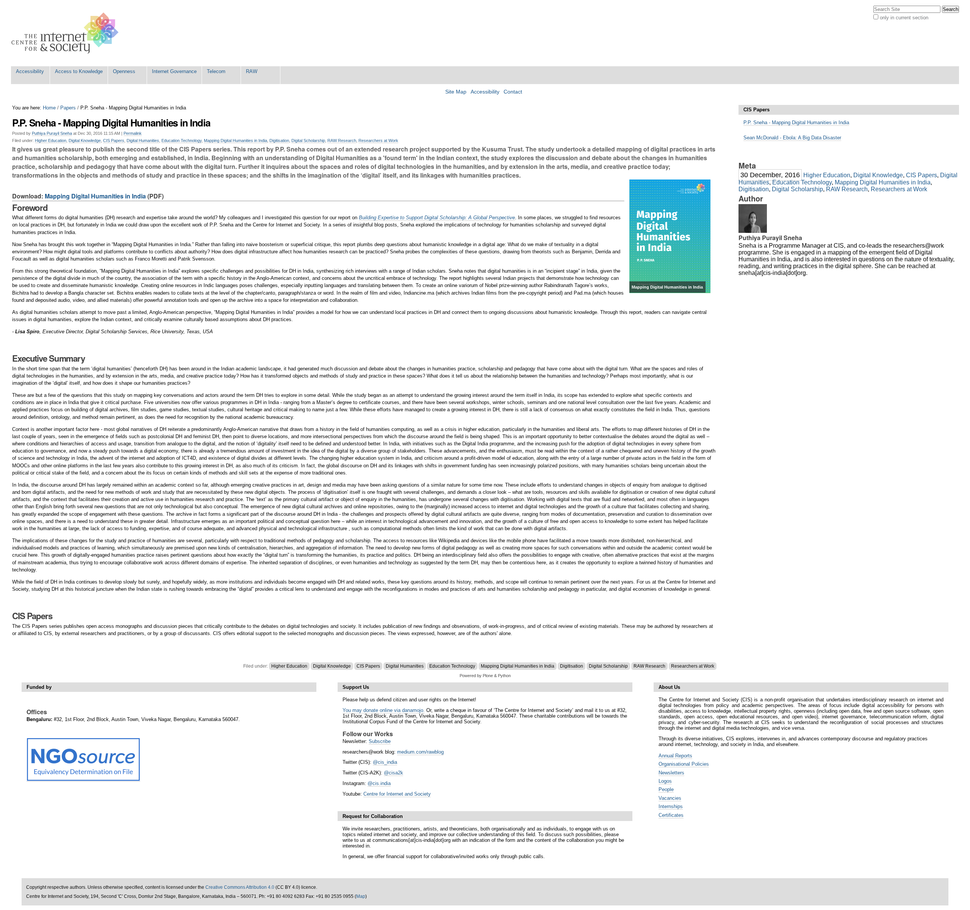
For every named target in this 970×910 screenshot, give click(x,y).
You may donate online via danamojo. (384, 710)
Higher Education (50, 140)
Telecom (216, 71)
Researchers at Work (378, 140)
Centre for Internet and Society (397, 794)
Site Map (455, 92)
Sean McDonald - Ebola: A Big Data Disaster (792, 137)
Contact (513, 92)
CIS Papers (113, 140)
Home (49, 108)
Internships (671, 806)
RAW (251, 71)
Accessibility (30, 71)
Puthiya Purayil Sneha (52, 133)
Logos (665, 781)
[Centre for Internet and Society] (67, 33)
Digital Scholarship (308, 140)
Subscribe (380, 741)
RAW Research (341, 140)
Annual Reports (675, 756)
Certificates (671, 815)
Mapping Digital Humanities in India (235, 140)
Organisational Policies (684, 764)
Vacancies (670, 798)
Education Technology (181, 140)
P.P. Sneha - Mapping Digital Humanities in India (796, 122)
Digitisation (279, 140)
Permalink (133, 133)
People (666, 789)
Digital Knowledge (85, 140)
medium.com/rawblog (420, 752)
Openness (124, 71)
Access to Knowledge (79, 71)
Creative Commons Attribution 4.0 (239, 887)
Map (360, 896)
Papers (68, 108)
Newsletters (671, 773)
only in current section (904, 17)
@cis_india (385, 762)
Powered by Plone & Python (485, 675)
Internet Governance (174, 71)
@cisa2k (393, 773)
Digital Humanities (143, 140)
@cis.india (379, 783)
